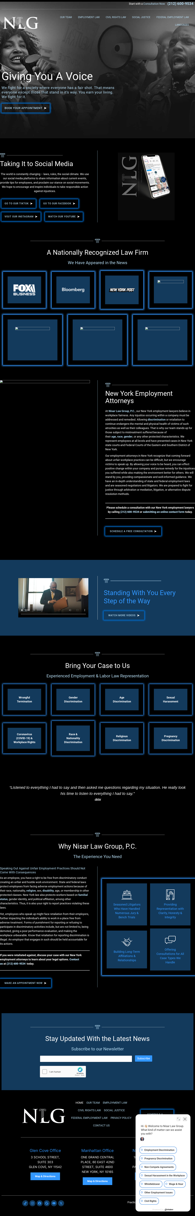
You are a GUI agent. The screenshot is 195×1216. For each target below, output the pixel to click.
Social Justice (141, 17)
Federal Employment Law (172, 17)
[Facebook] (40, 1203)
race (120, 436)
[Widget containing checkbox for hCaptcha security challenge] (63, 1071)
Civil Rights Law (116, 17)
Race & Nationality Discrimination (73, 738)
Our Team (66, 17)
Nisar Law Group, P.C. (122, 411)
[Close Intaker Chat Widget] (185, 1119)
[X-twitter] (61, 1203)
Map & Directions (45, 1176)
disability (48, 890)
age (113, 436)
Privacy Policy (121, 1117)
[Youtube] (54, 1203)
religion (31, 890)
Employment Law (89, 17)
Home (79, 1102)
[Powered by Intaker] (169, 1210)
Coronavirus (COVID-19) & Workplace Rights (24, 738)
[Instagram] (32, 1203)
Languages (182, 24)
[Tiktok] (25, 1203)
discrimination (157, 419)
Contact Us (101, 1125)
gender (128, 436)
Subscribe (143, 1058)
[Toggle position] (178, 1119)
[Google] (47, 1203)
